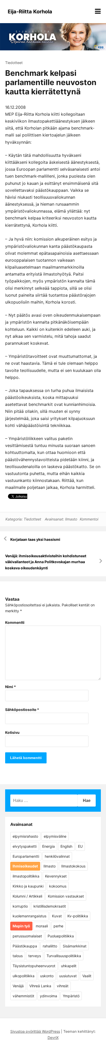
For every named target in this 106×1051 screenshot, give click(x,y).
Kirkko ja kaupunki (28, 886)
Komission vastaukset (66, 896)
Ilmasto (71, 519)
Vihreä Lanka (40, 986)
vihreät (62, 986)
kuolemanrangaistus (29, 916)
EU (80, 846)
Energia (48, 846)
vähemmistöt (23, 996)
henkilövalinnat (57, 856)
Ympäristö (71, 996)
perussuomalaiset (27, 936)
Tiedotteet (14, 62)
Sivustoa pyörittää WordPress (35, 1031)
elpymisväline (55, 836)
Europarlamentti (26, 856)
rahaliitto (50, 946)
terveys (34, 956)
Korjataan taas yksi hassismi (35, 539)
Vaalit (86, 976)
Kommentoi (89, 519)
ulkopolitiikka (23, 976)
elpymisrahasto (25, 836)
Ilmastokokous (73, 866)
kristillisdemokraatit (49, 906)
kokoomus (57, 886)
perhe (58, 926)
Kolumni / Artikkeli (27, 896)
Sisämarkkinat (74, 946)
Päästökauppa (25, 946)
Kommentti (14, 622)
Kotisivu (12, 732)
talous (18, 956)
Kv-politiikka (77, 916)
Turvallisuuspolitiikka (64, 956)
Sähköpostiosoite (22, 709)
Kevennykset (56, 876)
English (66, 846)
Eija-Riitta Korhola (30, 11)
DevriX (53, 1037)
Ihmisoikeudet (25, 866)
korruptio (20, 906)
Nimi (10, 686)
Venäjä (18, 986)
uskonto (47, 976)
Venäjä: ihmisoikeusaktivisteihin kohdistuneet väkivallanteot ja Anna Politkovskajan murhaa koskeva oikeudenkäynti (45, 562)
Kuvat (57, 916)
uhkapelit (68, 966)
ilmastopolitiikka (26, 876)
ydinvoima (48, 996)
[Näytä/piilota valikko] (97, 11)
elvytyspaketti (25, 846)
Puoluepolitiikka (61, 936)
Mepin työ (21, 926)
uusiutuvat (68, 976)
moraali (42, 926)
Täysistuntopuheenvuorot (34, 966)
